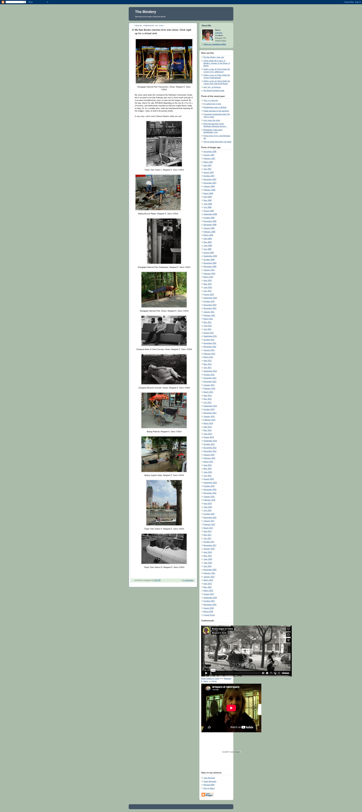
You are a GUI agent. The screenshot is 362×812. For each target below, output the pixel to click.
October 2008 (209, 218)
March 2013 (208, 392)
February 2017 (209, 525)
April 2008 (207, 197)
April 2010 (207, 281)
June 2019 (207, 563)
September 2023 (210, 598)
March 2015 (208, 462)
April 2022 (207, 584)
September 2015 (210, 483)
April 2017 (207, 531)
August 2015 (208, 479)
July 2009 (207, 249)
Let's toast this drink (211, 120)
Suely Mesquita (209, 781)
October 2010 (209, 301)
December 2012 (209, 382)
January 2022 (209, 577)
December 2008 (209, 225)
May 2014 (207, 430)
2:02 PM (157, 580)
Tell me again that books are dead (217, 142)
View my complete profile (215, 44)
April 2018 (207, 552)
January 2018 (209, 549)
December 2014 (209, 451)
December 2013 (209, 413)
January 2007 (209, 155)
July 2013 (207, 403)
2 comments (188, 580)
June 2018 (207, 559)
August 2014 (208, 437)
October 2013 (209, 409)
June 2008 (207, 204)
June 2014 (207, 434)
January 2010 (209, 270)
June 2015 (207, 472)
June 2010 (207, 287)
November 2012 (209, 378)
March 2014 (208, 423)
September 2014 (210, 441)
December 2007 (209, 183)
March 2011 (208, 319)
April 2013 (207, 396)
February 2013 (209, 389)
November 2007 (209, 179)
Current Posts (209, 615)
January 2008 (209, 186)
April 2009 (207, 239)
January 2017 (209, 521)
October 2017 (209, 542)
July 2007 (207, 169)
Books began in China (210, 679)
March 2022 (208, 580)
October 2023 (209, 601)
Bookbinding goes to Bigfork (215, 107)
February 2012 (209, 354)
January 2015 (209, 455)
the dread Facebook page (213, 91)
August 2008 (208, 211)
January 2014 (209, 417)
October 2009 (209, 260)
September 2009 (210, 256)
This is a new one (210, 100)
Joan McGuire (209, 778)
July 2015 (207, 476)
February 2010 (209, 274)
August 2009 (208, 253)
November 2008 (209, 221)
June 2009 (207, 246)
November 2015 (209, 490)
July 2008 (207, 207)
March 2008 (208, 193)
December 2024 (209, 605)
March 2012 (208, 357)
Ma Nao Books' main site (213, 57)
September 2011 (210, 336)
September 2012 (210, 371)
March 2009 (208, 235)
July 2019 (207, 566)
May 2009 (207, 242)
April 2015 (207, 465)
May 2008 (207, 200)
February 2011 (209, 315)
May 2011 (207, 322)
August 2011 (208, 333)
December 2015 (209, 493)
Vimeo (214, 681)
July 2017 (207, 538)
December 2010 (209, 308)
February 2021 (209, 573)
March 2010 (208, 277)
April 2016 (207, 504)
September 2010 (210, 298)
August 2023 (208, 594)
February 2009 (209, 232)
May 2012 (207, 364)
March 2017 (208, 528)
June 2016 (207, 507)
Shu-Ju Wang (209, 788)
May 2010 (207, 284)
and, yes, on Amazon (212, 87)
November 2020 (209, 570)
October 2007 (209, 176)
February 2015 (209, 458)
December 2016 (209, 518)
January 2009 (209, 228)
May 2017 (207, 535)
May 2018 (207, 556)
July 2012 (207, 368)
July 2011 (207, 329)
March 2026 (208, 612)
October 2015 (209, 486)
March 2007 (208, 162)
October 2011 (208, 340)
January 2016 (209, 497)
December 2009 (209, 267)
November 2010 (209, 305)
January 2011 (208, 312)
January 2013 (209, 385)
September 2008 (210, 214)
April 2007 (207, 165)
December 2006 (209, 152)
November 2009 (209, 263)
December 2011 (209, 347)
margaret (218, 33)
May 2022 (207, 587)
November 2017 (209, 545)
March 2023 (208, 591)
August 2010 (208, 295)
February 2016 (209, 500)
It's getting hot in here (212, 104)
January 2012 (209, 350)
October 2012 (209, 375)
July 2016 (207, 511)
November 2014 (209, 448)
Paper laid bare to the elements (216, 111)
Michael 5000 (208, 785)
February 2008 (209, 190)
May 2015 (207, 469)
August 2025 (208, 608)
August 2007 (208, 173)
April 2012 (207, 361)
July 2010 (207, 291)
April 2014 (207, 427)
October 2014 (209, 444)
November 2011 (209, 343)
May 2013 (207, 399)
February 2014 (209, 420)
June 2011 (207, 326)
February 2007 (209, 159)
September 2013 (210, 406)
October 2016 (209, 514)
